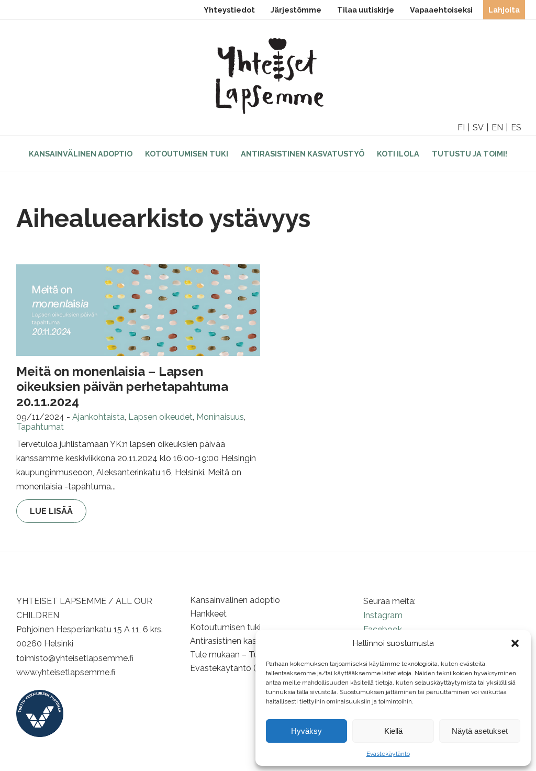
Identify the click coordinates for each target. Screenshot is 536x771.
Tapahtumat (40, 427)
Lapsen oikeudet (160, 417)
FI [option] (461, 127)
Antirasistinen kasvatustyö (302, 153)
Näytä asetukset (480, 731)
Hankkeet (208, 614)
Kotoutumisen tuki (186, 153)
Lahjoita (504, 9)
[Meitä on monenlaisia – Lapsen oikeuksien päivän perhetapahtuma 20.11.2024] (138, 310)
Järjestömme (296, 9)
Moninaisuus (220, 417)
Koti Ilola (398, 153)
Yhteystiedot (229, 9)
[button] (515, 643)
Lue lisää (51, 511)
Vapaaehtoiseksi (441, 9)
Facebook (382, 629)
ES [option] (516, 127)
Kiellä (393, 731)
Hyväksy (306, 731)
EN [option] (497, 127)
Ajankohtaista (98, 417)
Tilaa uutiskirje (365, 9)
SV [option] (478, 127)
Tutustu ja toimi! (469, 153)
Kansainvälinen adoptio (80, 153)
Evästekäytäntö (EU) (230, 668)
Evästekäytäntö (388, 753)
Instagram (383, 615)
